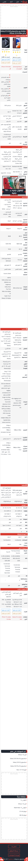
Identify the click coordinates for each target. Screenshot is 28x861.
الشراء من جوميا (17, 63)
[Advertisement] (14, 16)
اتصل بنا (14, 846)
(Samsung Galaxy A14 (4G (17, 67)
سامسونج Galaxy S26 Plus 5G (18, 766)
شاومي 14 (23, 800)
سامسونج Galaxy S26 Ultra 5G (18, 758)
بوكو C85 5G (22, 815)
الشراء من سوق (16, 60)
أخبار (11, 1)
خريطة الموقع (14, 850)
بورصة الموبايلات (14, 855)
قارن (17, 1)
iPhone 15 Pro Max (6, 66)
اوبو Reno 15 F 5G (21, 770)
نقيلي (4, 1)
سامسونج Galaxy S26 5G (19, 762)
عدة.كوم (11, 859)
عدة (24, 1)
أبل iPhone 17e (22, 755)
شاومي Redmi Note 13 (20, 807)
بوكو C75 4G (22, 811)
